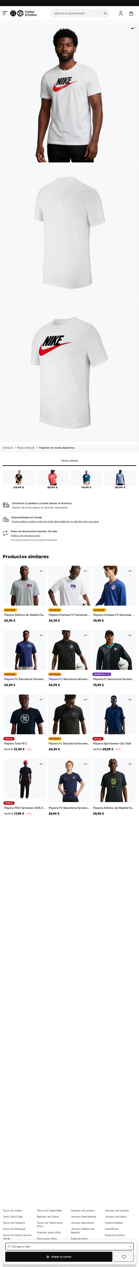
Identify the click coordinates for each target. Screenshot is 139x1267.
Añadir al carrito (61, 1256)
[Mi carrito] (131, 13)
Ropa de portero (115, 1235)
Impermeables (114, 1222)
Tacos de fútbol (12, 1210)
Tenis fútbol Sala (13, 1216)
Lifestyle (8, 447)
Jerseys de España (117, 1210)
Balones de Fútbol (48, 1216)
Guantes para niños (49, 1232)
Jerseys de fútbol (116, 1216)
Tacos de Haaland (14, 1222)
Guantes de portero (83, 1210)
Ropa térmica (79, 1238)
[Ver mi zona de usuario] (121, 13)
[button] (69, 520)
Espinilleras (112, 1228)
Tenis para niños (47, 1238)
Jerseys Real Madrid (83, 1216)
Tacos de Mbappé (14, 1228)
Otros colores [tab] (69, 460)
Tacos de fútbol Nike (49, 1210)
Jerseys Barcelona (82, 1222)
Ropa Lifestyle (26, 447)
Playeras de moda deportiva (57, 447)
